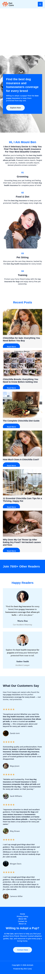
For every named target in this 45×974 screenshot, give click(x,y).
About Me (22, 919)
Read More (11, 347)
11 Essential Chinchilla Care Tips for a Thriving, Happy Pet (22, 499)
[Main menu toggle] (40, 4)
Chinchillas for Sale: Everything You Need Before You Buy (21, 339)
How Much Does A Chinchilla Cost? (21, 459)
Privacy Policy (22, 916)
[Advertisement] (22, 32)
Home (22, 914)
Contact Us (22, 921)
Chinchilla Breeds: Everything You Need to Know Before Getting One (20, 380)
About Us (22, 924)
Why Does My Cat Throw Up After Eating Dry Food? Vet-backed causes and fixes (22, 542)
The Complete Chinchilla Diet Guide (21, 420)
